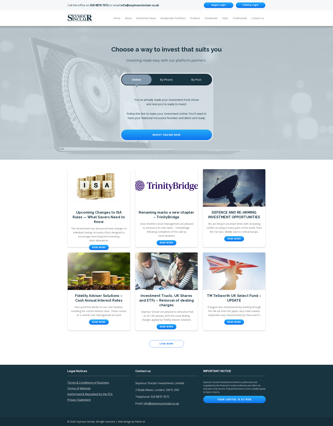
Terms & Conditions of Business (88, 383)
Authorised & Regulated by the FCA (90, 394)
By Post (196, 80)
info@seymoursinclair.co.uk (140, 5)
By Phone (166, 80)
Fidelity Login (251, 4)
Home (116, 18)
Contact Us (257, 18)
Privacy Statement (79, 400)
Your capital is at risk (234, 399)
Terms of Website (79, 388)
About (128, 18)
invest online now (166, 134)
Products (195, 18)
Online (136, 80)
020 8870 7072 (99, 5)
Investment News (146, 18)
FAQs (225, 18)
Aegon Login (218, 4)
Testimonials (240, 18)
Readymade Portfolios (173, 18)
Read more (99, 247)
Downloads (211, 18)
